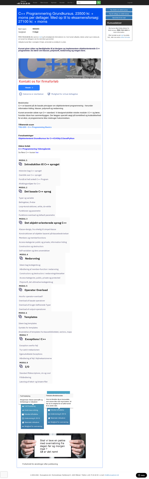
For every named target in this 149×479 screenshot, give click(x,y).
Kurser (35, 3)
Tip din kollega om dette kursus (119, 14)
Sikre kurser (44, 3)
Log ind (130, 3)
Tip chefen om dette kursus (119, 10)
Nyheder (54, 3)
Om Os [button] (70, 3)
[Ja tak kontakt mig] (29, 87)
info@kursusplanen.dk (112, 475)
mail (40, 37)
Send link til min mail (118, 18)
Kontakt (62, 3)
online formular (125, 37)
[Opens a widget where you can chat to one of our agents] (141, 475)
